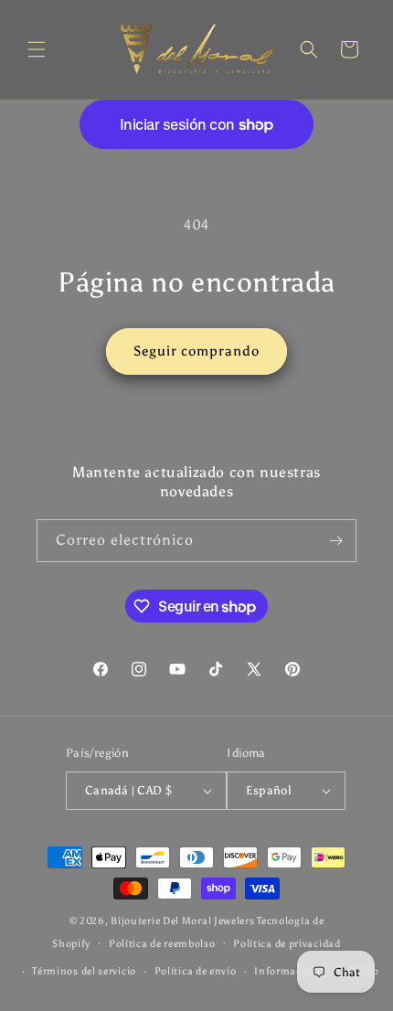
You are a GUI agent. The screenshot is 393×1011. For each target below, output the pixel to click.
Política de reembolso (162, 944)
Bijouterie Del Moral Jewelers (182, 921)
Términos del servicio (84, 971)
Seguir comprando (196, 351)
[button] (36, 49)
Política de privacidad (286, 944)
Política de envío (195, 971)
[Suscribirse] (335, 540)
